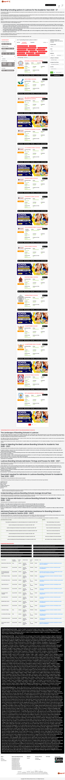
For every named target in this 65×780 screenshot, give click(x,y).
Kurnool (4, 662)
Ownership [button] (3, 68)
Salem (40, 674)
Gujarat (4, 630)
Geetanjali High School (7, 746)
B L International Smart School (42, 711)
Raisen (30, 672)
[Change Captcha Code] (54, 72)
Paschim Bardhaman (43, 669)
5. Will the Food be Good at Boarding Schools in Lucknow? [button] (11, 556)
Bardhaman (35, 639)
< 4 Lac (13, 53)
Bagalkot (48, 637)
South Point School (6, 690)
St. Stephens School (55, 740)
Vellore (13, 683)
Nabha (41, 665)
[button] (8, 59)
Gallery (33, 75)
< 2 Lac (6, 53)
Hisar (44, 652)
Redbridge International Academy (10, 697)
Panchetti (13, 669)
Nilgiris (20, 668)
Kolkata (58, 659)
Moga (58, 663)
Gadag (15, 649)
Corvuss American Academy (31, 708)
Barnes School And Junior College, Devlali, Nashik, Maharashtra (37, 705)
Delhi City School (29, 723)
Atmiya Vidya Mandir (18, 693)
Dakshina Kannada (51, 645)
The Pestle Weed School (36, 687)
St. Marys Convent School (49, 736)
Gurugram (44, 651)
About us (2, 758)
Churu (27, 645)
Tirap (12, 680)
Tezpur (22, 678)
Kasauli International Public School (45, 693)
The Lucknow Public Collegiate (34, 227)
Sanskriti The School (24, 688)
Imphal (13, 654)
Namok (24, 666)
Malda (11, 663)
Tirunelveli (24, 680)
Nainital (4, 666)
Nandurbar (34, 666)
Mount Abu (13, 665)
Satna (7, 675)
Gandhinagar (27, 649)
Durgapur (18, 648)
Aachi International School (33, 717)
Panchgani (19, 669)
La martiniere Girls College (33, 344)
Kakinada (46, 656)
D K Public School (34, 722)
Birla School (5, 713)
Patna (22, 671)
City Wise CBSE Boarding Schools (16, 759)
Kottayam (30, 660)
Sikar (59, 675)
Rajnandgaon (47, 672)
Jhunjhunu (27, 656)
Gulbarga (31, 651)
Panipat (31, 669)
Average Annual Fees (54, 62)
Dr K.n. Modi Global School (24, 725)
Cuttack (43, 645)
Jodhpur (36, 656)
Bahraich (53, 637)
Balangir (59, 637)
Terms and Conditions (3, 760)
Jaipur (32, 654)
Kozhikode (35, 660)
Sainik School (14, 699)
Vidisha (17, 683)
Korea (16, 660)
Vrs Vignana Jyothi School (39, 748)
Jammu (61, 654)
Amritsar (17, 637)
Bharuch (50, 640)
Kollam (3, 660)
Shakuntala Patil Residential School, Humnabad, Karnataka (38, 704)
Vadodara (58, 681)
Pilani (31, 671)
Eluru (30, 648)
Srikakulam (57, 677)
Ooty (47, 668)
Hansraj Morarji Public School (13, 710)
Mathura (40, 663)
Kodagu (37, 659)
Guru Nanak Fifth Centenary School (51, 687)
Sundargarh (5, 678)
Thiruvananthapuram (49, 678)
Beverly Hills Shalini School (23, 687)
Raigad (12, 672)
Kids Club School (34, 688)
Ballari (8, 639)
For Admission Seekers (37, 759)
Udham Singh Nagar (23, 681)
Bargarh (45, 639)
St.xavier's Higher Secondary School (53, 729)
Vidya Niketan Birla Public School (53, 731)
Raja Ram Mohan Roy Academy (10, 720)
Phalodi (27, 671)
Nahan (58, 665)
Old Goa (39, 668)
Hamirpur (9, 652)
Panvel (35, 669)
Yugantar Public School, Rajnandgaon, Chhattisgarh (34, 691)
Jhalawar (15, 656)
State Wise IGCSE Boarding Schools (16, 765)
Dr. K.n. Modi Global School (12, 714)
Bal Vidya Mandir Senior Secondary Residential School (35, 98)
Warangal (57, 683)
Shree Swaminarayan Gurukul (30, 742)
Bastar (55, 639)
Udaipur (15, 681)
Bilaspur (39, 642)
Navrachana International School (28, 697)
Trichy (56, 680)
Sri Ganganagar (49, 677)
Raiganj (17, 672)
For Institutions (37, 758)
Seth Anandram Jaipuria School (34, 393)
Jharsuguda (21, 656)
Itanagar (22, 654)
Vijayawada (23, 683)
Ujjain (34, 681)
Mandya (23, 663)
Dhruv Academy (43, 708)
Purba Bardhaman (45, 671)
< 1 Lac (3, 53)
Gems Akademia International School (23, 734)
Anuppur (32, 637)
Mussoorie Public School (52, 690)
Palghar (4, 669)
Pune (38, 671)
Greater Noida (17, 651)
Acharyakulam (5, 737)
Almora (3, 637)
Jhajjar (10, 656)
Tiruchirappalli (18, 680)
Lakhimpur (21, 662)
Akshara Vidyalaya (34, 696)
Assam (39, 629)
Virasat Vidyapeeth (36, 716)
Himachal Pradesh (16, 630)
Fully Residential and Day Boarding (10, 64)
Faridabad (55, 648)
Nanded (29, 666)
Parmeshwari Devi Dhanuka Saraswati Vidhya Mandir (32, 726)
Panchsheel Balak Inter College (10, 726)
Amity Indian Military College (31, 701)
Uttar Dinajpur (42, 681)
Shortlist (21, 67)
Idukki (9, 654)
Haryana (8, 630)
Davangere (10, 646)
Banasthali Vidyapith (56, 711)
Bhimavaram (5, 642)
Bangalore (17, 639)
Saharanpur (35, 674)
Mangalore (29, 663)
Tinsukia (8, 680)
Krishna (41, 660)
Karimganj (32, 657)
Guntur (39, 651)
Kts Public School (58, 693)
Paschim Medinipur (54, 669)
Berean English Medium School (24, 729)
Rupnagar (28, 674)
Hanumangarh (17, 652)
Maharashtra (5, 632)
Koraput (12, 660)
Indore (18, 654)
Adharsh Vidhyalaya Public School (49, 717)
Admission (21, 75)
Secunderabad (13, 675)
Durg (13, 648)
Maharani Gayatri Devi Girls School (40, 739)
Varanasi (8, 683)
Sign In (63, 5)
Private (3, 70)
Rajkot (41, 672)
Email (51, 48)
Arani (36, 637)
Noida (24, 668)
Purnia (52, 671)
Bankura (23, 639)
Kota (20, 660)
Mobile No (52, 53)
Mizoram (23, 632)
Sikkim (41, 632)
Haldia (60, 651)
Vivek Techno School (47, 716)
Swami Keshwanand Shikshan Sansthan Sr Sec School (32, 714)
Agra (16, 636)
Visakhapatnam (36, 683)
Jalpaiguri (55, 654)
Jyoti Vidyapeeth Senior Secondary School (20, 737)
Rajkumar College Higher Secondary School (20, 736)
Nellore (55, 666)
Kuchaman (46, 660)
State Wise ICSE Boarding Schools (16, 763)
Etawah (44, 648)
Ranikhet (58, 672)
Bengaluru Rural (30, 640)
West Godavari (16, 684)
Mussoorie (31, 665)
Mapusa (35, 663)
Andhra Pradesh (22, 629)
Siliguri (3, 677)
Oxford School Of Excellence (40, 719)
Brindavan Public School (8, 732)
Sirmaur (8, 677)
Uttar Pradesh (5, 633)
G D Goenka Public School (32, 147)
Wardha (4, 684)
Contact (38, 75)
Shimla (40, 675)
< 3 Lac (9, 53)
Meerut (48, 663)
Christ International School (8, 708)
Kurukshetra (15, 662)
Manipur (11, 632)
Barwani (50, 639)
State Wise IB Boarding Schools (15, 760)
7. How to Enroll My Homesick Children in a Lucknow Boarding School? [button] (46, 548)
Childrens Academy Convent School (17, 713)
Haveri (41, 652)
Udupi (30, 681)
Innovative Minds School (13, 711)
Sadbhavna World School (26, 743)
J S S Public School (32, 732)
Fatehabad (5, 649)
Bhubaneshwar (22, 642)
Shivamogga (46, 675)
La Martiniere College (31, 326)
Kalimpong (52, 656)
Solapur (33, 677)
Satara (3, 675)
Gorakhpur (10, 651)
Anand (21, 637)
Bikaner (35, 642)
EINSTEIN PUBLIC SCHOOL (31, 277)
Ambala (12, 637)
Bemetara (22, 640)
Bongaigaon (45, 642)
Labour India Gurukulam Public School (48, 694)
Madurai (41, 662)
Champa (26, 643)
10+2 (12, 48)
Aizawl (35, 636)
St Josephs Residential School (31, 694)
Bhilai (54, 640)
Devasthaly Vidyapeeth (12, 725)
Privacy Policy (2, 759)
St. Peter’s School (35, 745)
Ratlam (4, 674)
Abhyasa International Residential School (24, 746)
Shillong (36, 675)
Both (10, 43)
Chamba (21, 643)
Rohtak (14, 674)
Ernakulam (35, 648)
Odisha (27, 632)
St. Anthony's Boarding (27, 749)
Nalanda (8, 666)
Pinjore (34, 671)
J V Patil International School (27, 711)
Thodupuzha (59, 678)
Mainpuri (54, 662)
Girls (3, 43)
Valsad (3, 683)
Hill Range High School (26, 710)
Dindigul (10, 648)
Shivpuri (52, 675)
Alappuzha (44, 636)
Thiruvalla (40, 678)
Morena (8, 665)
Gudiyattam (25, 651)
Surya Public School (31, 246)
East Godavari (24, 648)
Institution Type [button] (4, 60)
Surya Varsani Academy (43, 697)
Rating (44, 42)
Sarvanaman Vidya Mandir (25, 699)
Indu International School (21, 732)
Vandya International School (24, 751)
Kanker (12, 657)
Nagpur (54, 665)
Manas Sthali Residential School (55, 725)
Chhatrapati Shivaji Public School (52, 707)
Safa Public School (30, 79)
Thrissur (4, 680)
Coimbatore (32, 645)
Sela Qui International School (49, 720)
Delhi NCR (55, 629)
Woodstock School (25, 690)
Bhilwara (58, 640)
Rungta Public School (37, 736)
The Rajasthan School (38, 731)
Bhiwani (11, 642)
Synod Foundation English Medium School (12, 731)
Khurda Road (27, 659)
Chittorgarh (22, 645)
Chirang (11, 645)
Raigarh (22, 672)
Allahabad (58, 636)
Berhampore (37, 640)
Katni (8, 659)
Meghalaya (17, 632)
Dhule (58, 646)
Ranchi (53, 672)
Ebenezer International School (9, 696)
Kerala (47, 630)
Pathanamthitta (6, 671)
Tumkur (10, 681)
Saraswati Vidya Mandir (35, 720)
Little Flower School (18, 694)
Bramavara (5, 643)
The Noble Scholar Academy (13, 716)
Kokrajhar (48, 659)
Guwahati (50, 651)
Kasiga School (5, 688)
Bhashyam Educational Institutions (44, 746)
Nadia (44, 665)
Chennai (39, 643)
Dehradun (16, 646)
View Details (44, 75)
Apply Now (45, 62)
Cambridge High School (38, 707)
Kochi (33, 659)
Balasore (4, 639)
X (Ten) (9, 48)
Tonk (53, 680)
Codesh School (19, 708)
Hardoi (27, 652)
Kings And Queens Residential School (47, 732)
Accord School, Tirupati (23, 696)
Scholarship (27, 75)
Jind (32, 656)
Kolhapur (53, 659)
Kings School (60, 732)
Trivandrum (5, 681)
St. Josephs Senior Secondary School (41, 740)
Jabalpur (28, 654)
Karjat (44, 657)
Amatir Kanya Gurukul (18, 701)
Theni (36, 678)
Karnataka (42, 630)
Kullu (51, 660)
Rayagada (9, 674)
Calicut (16, 643)
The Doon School (16, 690)
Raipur (26, 672)
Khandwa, (12, 659)
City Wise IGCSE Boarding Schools (16, 766)
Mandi (19, 663)
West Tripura (24, 684)
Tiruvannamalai (47, 680)
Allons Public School (48, 734)
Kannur (16, 657)
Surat (14, 678)
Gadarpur (20, 649)
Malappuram (5, 663)
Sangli (58, 674)
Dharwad (48, 646)
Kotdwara (24, 660)
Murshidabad (25, 665)
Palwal (8, 669)
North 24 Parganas (31, 668)
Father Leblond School (7, 694)
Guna (35, 651)
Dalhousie (58, 645)
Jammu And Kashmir (27, 630)
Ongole (43, 668)
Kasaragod (57, 657)
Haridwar (31, 652)
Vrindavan (52, 683)
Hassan (37, 652)
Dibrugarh (4, 648)
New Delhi (10, 668)
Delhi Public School (31, 713)
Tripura (59, 632)
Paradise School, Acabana (51, 728)
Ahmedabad (21, 636)
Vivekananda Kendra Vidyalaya (18, 717)
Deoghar (25, 646)
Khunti (22, 659)
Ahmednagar (29, 636)
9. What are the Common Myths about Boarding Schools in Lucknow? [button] (46, 553)
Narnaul (40, 666)
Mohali (3, 665)
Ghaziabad (50, 649)
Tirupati (30, 680)
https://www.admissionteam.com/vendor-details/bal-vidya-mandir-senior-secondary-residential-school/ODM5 (51, 572)
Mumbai (19, 665)
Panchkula (25, 669)
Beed (3, 640)
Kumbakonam (59, 660)
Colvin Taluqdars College (32, 129)
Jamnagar (5, 656)
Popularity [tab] (32, 42)
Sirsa (15, 677)
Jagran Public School (31, 178)
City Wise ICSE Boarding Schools (16, 764)
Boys (6, 43)
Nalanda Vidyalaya (55, 697)
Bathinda (59, 639)
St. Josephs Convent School (23, 745)
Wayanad (9, 684)
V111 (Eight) (4, 48)
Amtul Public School (16, 691)
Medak (44, 663)
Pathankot (13, 671)
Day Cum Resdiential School (4, 63)
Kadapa (41, 656)
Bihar (43, 629)
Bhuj (28, 642)
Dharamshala (41, 646)
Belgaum (12, 640)
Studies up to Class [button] (4, 46)
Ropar (18, 674)
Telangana (53, 632)
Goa (59, 629)
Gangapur (34, 649)
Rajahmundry (35, 672)
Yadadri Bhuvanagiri (33, 684)
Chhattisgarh (48, 629)
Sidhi (56, 675)
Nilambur (15, 668)
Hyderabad (5, 654)
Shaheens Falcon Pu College (15, 704)
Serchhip (31, 675)
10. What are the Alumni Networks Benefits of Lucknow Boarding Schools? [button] (46, 556)
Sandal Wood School (23, 720)
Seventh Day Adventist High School (41, 699)
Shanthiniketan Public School (13, 705)
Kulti (54, 660)
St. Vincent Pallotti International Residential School (18, 739)
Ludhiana (35, 662)
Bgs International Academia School (48, 701)
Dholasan (53, 646)
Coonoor (38, 645)
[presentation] (24, 42)
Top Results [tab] (24, 42)
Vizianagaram (45, 683)
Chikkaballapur (52, 643)
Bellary (17, 640)
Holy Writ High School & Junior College (42, 710)
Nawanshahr (50, 666)
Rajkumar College (52, 691)
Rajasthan (37, 632)
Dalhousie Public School (30, 693)
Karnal (48, 657)
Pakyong (51, 668)
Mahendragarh (48, 662)
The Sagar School (13, 688)
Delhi (21, 646)
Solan (29, 677)
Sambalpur (46, 674)
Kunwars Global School (32, 196)
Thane (26, 678)
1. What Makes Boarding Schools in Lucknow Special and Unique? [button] (12, 545)
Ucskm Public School (26, 716)
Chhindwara (45, 643)
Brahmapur (56, 642)
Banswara (28, 639)
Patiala (18, 671)
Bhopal (15, 642)
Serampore (25, 675)
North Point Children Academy (16, 719)
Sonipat (38, 677)
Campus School (25, 722)
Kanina (8, 657)
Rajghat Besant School (51, 726)
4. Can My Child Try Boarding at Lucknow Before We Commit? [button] (12, 553)
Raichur (8, 672)
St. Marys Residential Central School (42, 743)
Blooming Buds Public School (13, 722)
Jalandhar (41, 654)
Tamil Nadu (47, 632)
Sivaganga (24, 677)
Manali (15, 663)
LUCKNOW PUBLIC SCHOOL (32, 375)
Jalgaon (47, 654)
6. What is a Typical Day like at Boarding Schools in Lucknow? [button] (44, 545)
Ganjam (45, 649)
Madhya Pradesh (53, 630)
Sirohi (11, 677)
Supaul (10, 678)
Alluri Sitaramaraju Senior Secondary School (51, 696)
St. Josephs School (38, 734)
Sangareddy (52, 674)
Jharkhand (36, 630)
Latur (26, 662)
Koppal (8, 660)
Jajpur (36, 654)
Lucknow (30, 662)
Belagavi (7, 640)
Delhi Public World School (43, 713)
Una (37, 681)
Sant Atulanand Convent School (36, 728)
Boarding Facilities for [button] (5, 41)
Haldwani (4, 652)
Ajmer (38, 636)
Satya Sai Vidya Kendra (39, 702)
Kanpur (21, 657)
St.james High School (38, 729)
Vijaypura (29, 683)
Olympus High (28, 719)
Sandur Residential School (26, 702)
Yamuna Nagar (47, 684)
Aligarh (53, 636)
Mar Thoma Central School (12, 743)
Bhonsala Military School (25, 707)
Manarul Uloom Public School (34, 61)
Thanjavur (31, 678)
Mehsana (53, 663)
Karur (52, 657)
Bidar (31, 642)
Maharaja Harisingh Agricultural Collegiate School (46, 749)
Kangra (4, 657)
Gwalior (56, 651)
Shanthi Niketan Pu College (15, 742)
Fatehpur (10, 649)
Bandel (12, 639)
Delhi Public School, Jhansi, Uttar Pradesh (44, 723)
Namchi (19, 666)
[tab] (8, 42)
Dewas (30, 646)
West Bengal (20, 633)
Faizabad (49, 648)
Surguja (18, 678)
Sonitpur (42, 677)
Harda (23, 652)
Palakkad (56, 668)
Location (52, 66)
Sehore (20, 675)
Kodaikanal (42, 659)
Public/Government (9, 70)
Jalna (51, 654)
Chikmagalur (5, 645)
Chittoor (16, 645)
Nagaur (49, 665)
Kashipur (4, 659)
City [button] (2, 56)
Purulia (56, 671)
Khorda (18, 659)
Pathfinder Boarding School (54, 719)
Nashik (44, 666)
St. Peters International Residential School (22, 748)
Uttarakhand (13, 633)
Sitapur (19, 677)
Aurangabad (42, 637)
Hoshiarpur (54, 652)
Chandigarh (33, 643)
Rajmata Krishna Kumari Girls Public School (49, 688)
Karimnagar (39, 657)
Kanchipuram (59, 656)
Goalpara (56, 649)
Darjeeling (4, 646)
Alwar (7, 637)
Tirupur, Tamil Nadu (37, 680)
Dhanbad (34, 646)
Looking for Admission (54, 57)
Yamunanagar (55, 684)
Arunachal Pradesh (32, 629)
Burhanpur (11, 643)
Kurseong (9, 662)
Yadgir (40, 684)
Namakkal (14, 666)
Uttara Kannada (51, 681)
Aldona (49, 636)
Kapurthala (26, 657)
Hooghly (49, 652)
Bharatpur (44, 640)
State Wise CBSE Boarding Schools (16, 758)
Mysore (36, 665)
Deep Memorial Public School (17, 723)
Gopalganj (4, 651)
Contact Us (57, 75)
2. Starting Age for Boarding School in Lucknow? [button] (9, 548)
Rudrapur (23, 674)
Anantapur (27, 637)
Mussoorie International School (38, 690)
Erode (39, 648)
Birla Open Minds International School (49, 745)
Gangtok (40, 649)
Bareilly (41, 639)
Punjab (32, 632)
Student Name (53, 44)
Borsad (51, 642)
